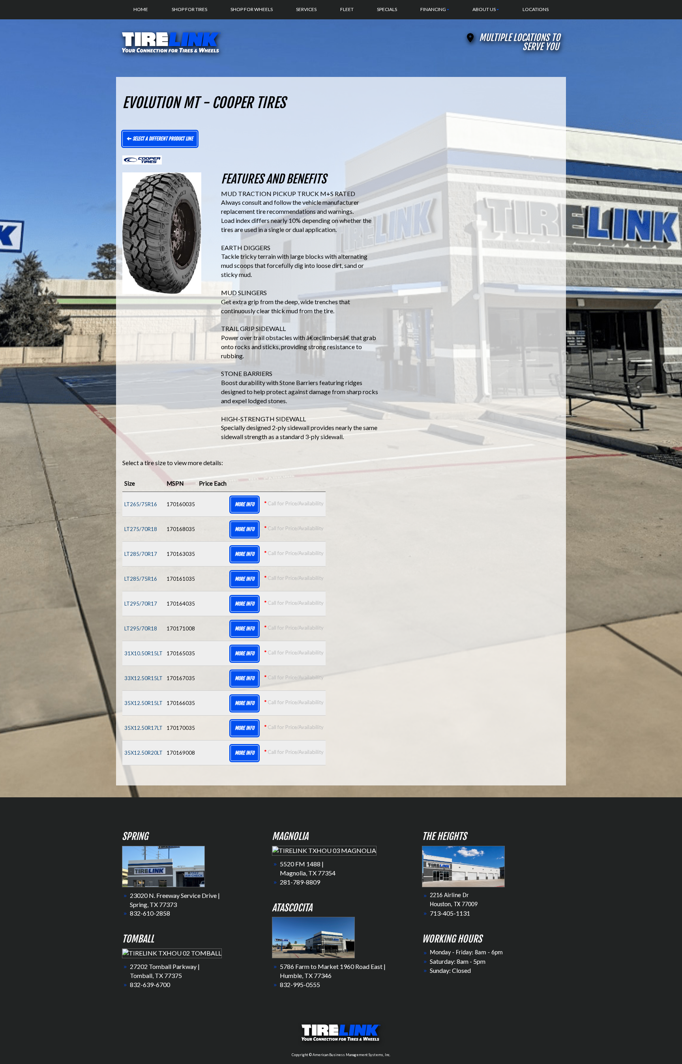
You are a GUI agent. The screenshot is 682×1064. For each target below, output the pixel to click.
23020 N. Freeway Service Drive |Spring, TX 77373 (175, 900)
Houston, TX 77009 (454, 904)
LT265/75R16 (140, 504)
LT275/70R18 (140, 529)
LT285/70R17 (140, 554)
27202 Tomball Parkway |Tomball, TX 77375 (165, 971)
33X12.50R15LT (143, 678)
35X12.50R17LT (143, 728)
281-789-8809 (300, 882)
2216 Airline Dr (449, 895)
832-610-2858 (150, 913)
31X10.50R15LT (143, 653)
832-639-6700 (150, 984)
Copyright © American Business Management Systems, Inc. (341, 1055)
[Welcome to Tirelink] (171, 41)
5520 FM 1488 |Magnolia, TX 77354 (307, 868)
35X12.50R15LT (143, 703)
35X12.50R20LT (143, 753)
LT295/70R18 (140, 628)
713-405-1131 (450, 913)
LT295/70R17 (140, 603)
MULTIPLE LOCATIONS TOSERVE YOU (519, 42)
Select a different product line (162, 139)
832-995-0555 (300, 984)
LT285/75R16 (140, 579)
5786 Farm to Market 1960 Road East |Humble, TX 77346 (333, 971)
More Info (244, 504)
